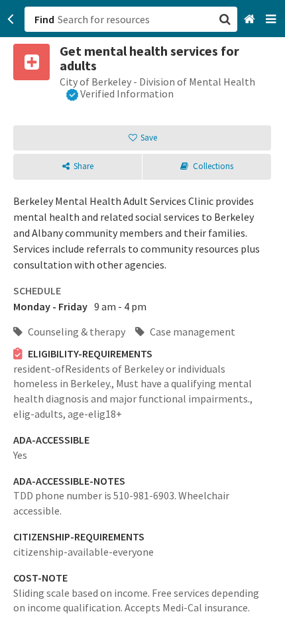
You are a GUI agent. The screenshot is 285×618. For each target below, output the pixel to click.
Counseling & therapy (75, 331)
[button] (142, 309)
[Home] (251, 19)
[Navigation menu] (272, 19)
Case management (191, 331)
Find (44, 19)
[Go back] (11, 19)
